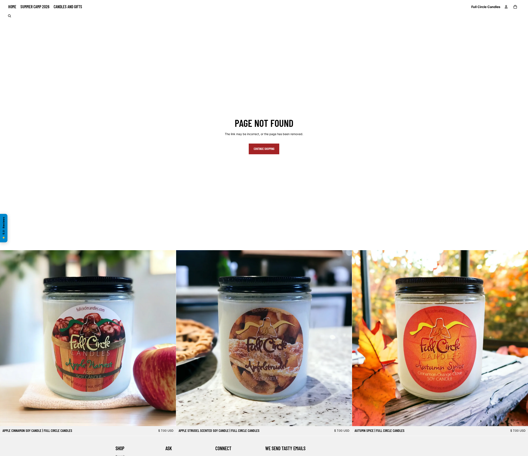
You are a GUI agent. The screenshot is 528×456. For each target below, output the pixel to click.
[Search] (9, 15)
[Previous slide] (6, 338)
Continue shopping (264, 149)
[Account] (506, 6)
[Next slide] (170, 338)
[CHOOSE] (169, 419)
